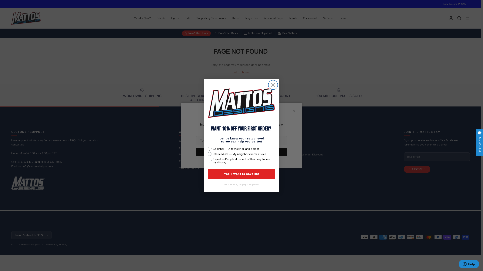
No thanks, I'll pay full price (241, 184)
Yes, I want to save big (241, 174)
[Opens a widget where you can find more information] (468, 264)
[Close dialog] (273, 85)
